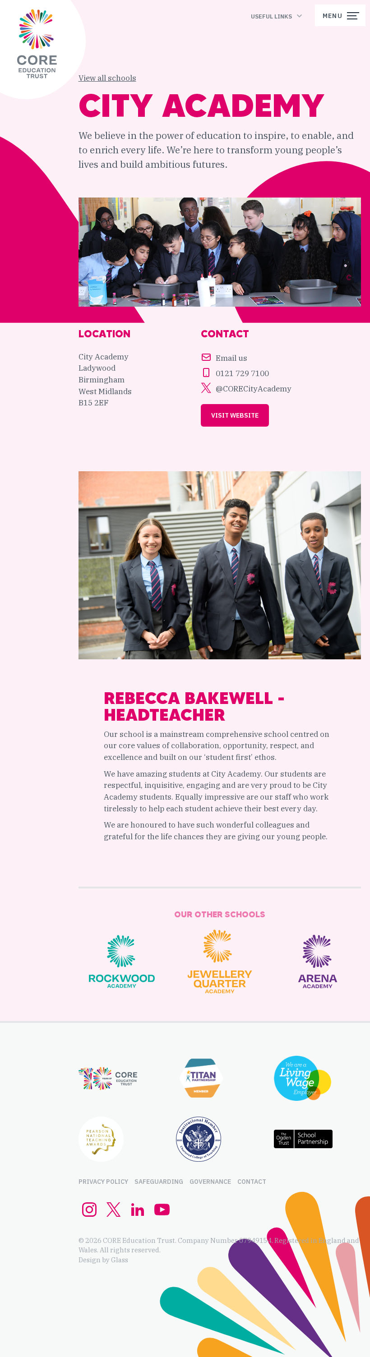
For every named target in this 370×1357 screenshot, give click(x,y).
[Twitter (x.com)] (113, 1214)
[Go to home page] (37, 45)
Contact (251, 1182)
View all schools (107, 78)
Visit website (235, 415)
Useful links (271, 16)
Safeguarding (158, 1182)
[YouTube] (162, 1214)
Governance (210, 1182)
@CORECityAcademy (253, 388)
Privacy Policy (103, 1182)
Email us (231, 357)
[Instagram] (89, 1214)
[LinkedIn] (137, 1214)
